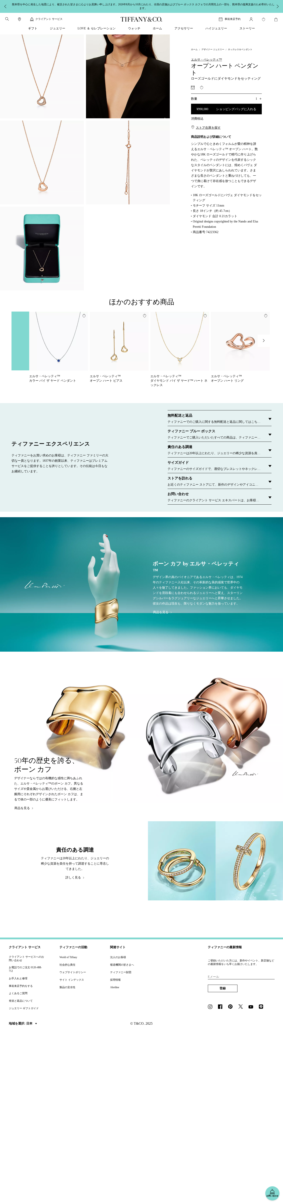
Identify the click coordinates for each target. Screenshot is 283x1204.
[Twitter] (241, 1004)
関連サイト (118, 944)
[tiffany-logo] (141, 17)
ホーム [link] (157, 26)
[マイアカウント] (251, 17)
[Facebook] (221, 1004)
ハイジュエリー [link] (216, 26)
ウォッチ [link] (134, 26)
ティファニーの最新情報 (225, 944)
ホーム (194, 47)
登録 (223, 986)
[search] (7, 16)
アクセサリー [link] (183, 26)
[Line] (262, 1004)
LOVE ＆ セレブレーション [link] (97, 26)
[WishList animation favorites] (263, 17)
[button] (7, 16)
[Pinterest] (231, 1004)
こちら (202, 5)
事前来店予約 (233, 16)
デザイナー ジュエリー (212, 47)
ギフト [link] (32, 26)
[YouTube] (252, 1004)
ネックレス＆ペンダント (240, 47)
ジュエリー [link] (57, 26)
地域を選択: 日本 (21, 1021)
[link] (19, 17)
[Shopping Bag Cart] (276, 17)
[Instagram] (211, 1004)
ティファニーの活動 (73, 944)
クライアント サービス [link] (49, 16)
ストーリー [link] (247, 26)
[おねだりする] (193, 85)
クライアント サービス (25, 944)
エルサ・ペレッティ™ (206, 57)
